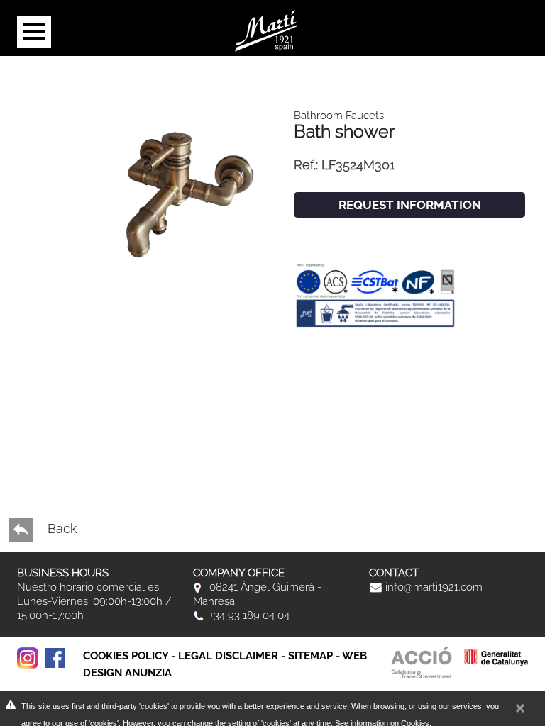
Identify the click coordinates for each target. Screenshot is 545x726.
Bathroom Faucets (339, 115)
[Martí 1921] (266, 29)
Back (60, 528)
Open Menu (34, 32)
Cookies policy (125, 655)
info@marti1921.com (432, 587)
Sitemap (310, 655)
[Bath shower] (184, 186)
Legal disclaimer (228, 655)
